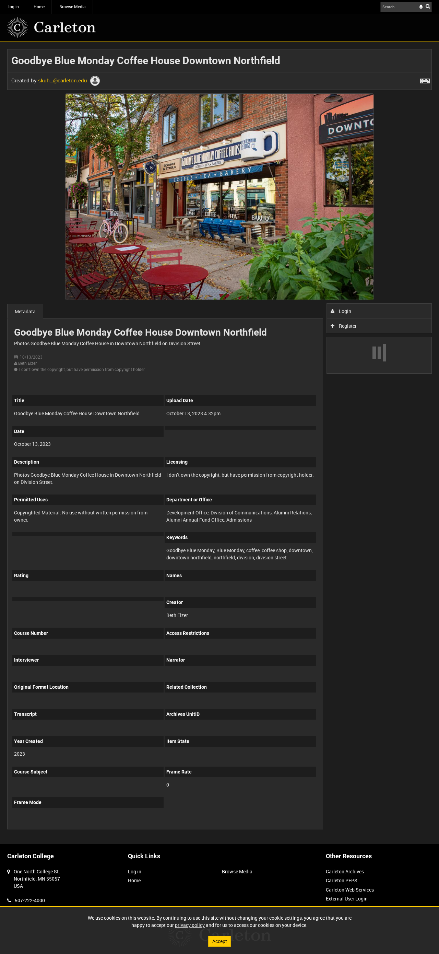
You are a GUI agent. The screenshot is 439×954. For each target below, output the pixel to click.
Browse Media (72, 6)
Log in (13, 6)
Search (428, 6)
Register (347, 326)
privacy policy (190, 925)
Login (344, 311)
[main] (219, 443)
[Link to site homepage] (51, 27)
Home (39, 6)
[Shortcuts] (425, 79)
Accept (219, 941)
